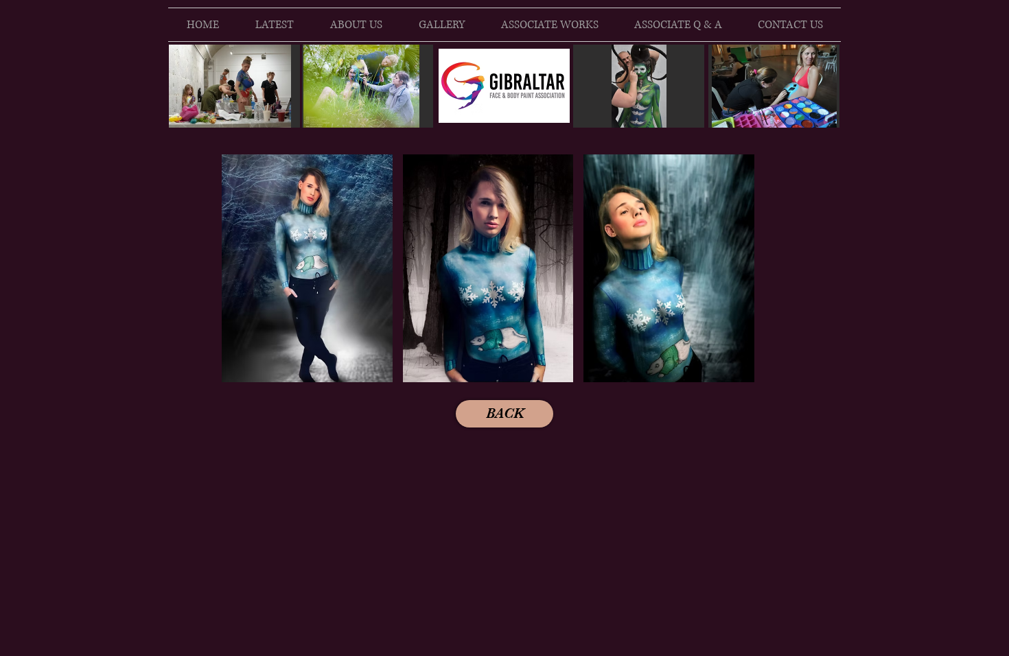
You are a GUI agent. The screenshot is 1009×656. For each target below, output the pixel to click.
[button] (307, 268)
